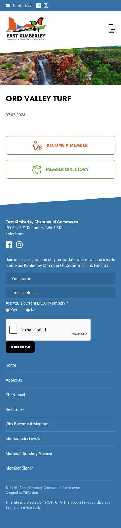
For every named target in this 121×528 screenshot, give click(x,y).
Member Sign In (19, 468)
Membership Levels (23, 438)
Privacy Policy (93, 502)
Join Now (20, 347)
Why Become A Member (27, 424)
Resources (15, 409)
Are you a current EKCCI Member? (37, 303)
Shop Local (15, 395)
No (33, 310)
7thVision (30, 493)
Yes (13, 310)
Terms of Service (19, 507)
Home (11, 365)
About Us (14, 380)
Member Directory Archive (29, 453)
